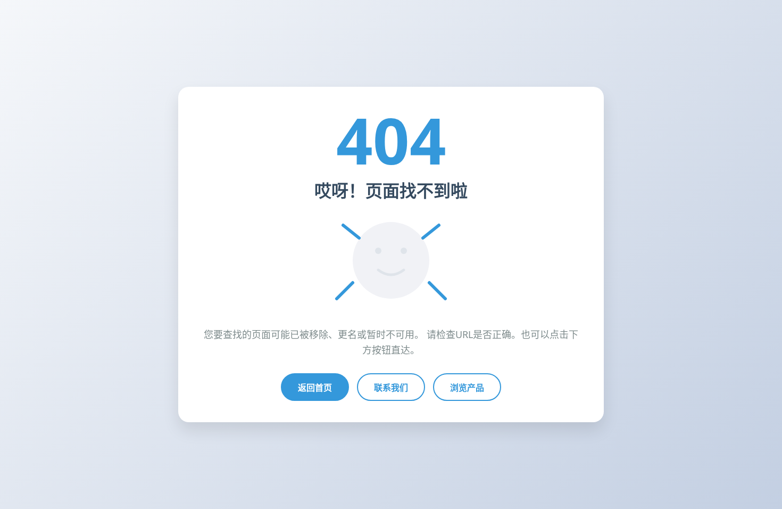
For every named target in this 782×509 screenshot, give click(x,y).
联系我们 (391, 387)
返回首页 (315, 387)
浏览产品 (467, 387)
